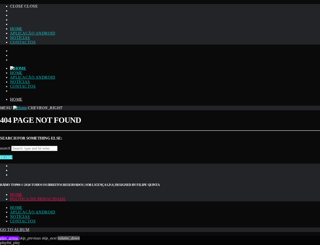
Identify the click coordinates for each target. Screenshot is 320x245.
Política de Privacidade (38, 199)
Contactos (23, 42)
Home (16, 29)
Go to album (14, 229)
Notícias (20, 38)
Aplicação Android (32, 33)
